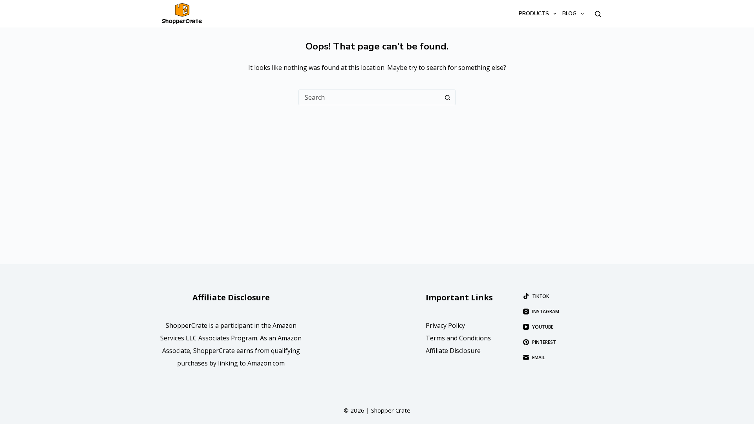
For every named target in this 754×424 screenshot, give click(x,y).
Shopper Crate (390, 410)
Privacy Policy (445, 325)
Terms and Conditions (458, 338)
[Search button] (447, 97)
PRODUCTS (534, 13)
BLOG (569, 13)
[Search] (598, 14)
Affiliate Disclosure (453, 350)
